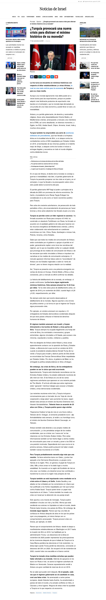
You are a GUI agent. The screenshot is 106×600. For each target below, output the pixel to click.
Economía (38, 592)
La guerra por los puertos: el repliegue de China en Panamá (47, 169)
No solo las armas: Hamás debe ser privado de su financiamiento (95, 97)
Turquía (55, 592)
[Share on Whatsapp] (40, 76)
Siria (56, 16)
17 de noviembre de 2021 (37, 41)
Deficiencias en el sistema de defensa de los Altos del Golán (47, 161)
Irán (61, 16)
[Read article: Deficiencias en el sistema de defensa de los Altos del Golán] (90, 32)
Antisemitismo (69, 16)
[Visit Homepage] (53, 8)
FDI (19, 16)
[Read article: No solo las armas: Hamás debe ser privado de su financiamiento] (85, 96)
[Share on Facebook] (32, 76)
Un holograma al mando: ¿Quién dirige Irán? (43, 166)
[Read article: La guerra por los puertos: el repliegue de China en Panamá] (85, 85)
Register (86, 1)
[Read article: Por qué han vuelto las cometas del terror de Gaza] (85, 65)
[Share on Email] (56, 76)
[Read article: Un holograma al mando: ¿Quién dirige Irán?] (85, 75)
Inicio (14, 16)
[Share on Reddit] (48, 76)
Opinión (39, 21)
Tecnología (79, 16)
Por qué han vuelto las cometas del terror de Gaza (44, 164)
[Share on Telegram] (44, 76)
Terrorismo (30, 16)
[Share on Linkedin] (52, 76)
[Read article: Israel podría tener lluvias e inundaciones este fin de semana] (11, 102)
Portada (32, 21)
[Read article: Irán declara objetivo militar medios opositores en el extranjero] (16, 32)
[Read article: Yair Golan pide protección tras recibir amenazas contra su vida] (11, 90)
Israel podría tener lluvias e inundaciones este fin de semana (21, 103)
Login (80, 1)
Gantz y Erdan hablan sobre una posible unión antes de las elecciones (21, 66)
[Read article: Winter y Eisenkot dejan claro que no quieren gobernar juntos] (11, 77)
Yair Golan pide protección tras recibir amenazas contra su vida (21, 91)
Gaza (23, 16)
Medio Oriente (47, 592)
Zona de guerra (47, 16)
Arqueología (89, 16)
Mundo (38, 16)
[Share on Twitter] (36, 76)
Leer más (10, 58)
